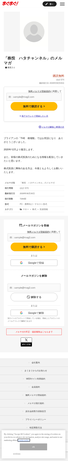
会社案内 (36, 362)
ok (33, 447)
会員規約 (36, 387)
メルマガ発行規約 (36, 403)
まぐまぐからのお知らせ (35, 370)
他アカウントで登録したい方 (35, 115)
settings (17, 453)
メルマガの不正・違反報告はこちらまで (34, 331)
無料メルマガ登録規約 (39, 91)
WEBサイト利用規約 (35, 379)
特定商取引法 (36, 427)
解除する (36, 297)
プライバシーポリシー (35, 419)
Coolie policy (24, 440)
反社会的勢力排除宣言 (35, 411)
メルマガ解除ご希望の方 (53, 126)
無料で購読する (33, 106)
